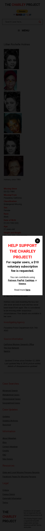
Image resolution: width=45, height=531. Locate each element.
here (28, 290)
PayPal (20, 280)
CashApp (29, 280)
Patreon (12, 280)
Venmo (22, 283)
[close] (37, 240)
